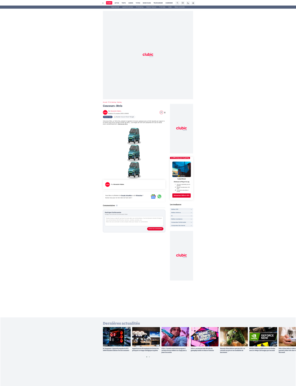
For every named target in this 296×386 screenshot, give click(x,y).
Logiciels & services (127, 7)
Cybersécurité (115, 7)
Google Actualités (126, 195)
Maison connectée (180, 7)
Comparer (169, 3)
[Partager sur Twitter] (292, 378)
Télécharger (158, 3)
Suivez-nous (107, 116)
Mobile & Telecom (151, 7)
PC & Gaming (139, 7)
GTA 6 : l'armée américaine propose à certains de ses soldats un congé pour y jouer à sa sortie (174, 350)
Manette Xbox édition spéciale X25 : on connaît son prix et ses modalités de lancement (232, 350)
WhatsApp (139, 195)
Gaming (119, 102)
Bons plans (147, 3)
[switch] (188, 3)
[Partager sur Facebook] (292, 373)
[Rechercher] (177, 3)
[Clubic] (109, 3)
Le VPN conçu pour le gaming (180, 158)
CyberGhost (181, 179)
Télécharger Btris (123, 124)
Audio (170, 7)
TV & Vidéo (162, 7)
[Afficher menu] (103, 3)
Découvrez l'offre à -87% (181, 195)
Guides (130, 3)
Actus (117, 3)
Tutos (138, 3)
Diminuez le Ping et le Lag (181, 181)
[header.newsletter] (183, 3)
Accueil (105, 102)
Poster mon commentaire (155, 228)
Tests (124, 3)
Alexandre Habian (116, 111)
